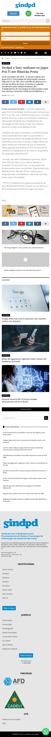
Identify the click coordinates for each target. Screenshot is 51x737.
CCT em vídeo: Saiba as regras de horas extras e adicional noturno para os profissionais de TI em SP (23, 449)
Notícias (7, 58)
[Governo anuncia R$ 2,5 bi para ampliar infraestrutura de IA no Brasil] (25, 378)
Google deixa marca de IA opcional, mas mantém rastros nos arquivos (24, 320)
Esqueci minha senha (7, 47)
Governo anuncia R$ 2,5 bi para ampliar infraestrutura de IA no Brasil (19, 400)
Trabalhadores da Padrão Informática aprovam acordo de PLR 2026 (25, 456)
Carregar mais (25, 409)
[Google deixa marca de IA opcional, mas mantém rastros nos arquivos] (25, 298)
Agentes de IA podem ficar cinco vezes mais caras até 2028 (23, 493)
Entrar (25, 43)
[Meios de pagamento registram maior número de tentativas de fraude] (25, 338)
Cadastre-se (20, 47)
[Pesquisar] (48, 21)
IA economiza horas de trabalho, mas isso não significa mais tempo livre (24, 433)
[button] (46, 53)
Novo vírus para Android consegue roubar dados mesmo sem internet (24, 479)
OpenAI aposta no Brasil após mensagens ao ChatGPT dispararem (22, 487)
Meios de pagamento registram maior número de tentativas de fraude (24, 360)
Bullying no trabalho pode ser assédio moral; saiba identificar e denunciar (25, 500)
